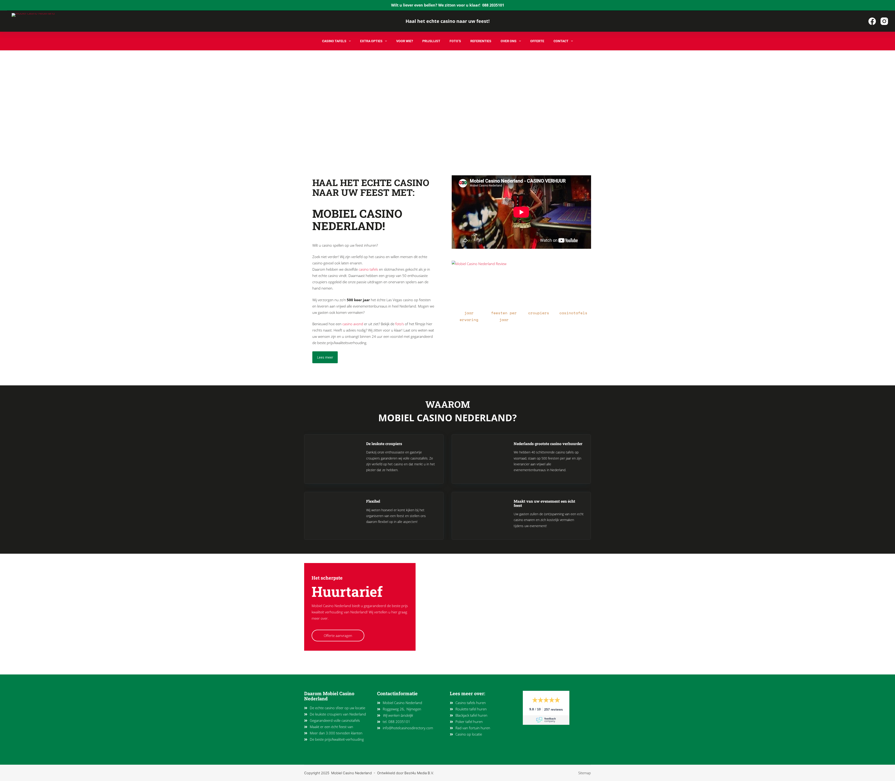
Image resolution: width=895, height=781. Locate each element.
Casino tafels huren (470, 702)
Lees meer (325, 357)
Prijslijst (431, 41)
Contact (561, 41)
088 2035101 (493, 5)
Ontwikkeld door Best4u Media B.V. (405, 773)
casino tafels (368, 269)
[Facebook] (872, 21)
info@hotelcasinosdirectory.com (408, 728)
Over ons (508, 41)
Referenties (480, 41)
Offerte (537, 41)
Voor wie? (404, 41)
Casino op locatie (468, 734)
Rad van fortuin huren (472, 728)
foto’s (399, 323)
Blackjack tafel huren (471, 715)
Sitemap (584, 773)
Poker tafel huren (469, 721)
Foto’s (455, 41)
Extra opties (371, 41)
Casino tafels (334, 41)
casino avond (352, 323)
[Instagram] (884, 21)
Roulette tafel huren (471, 709)
